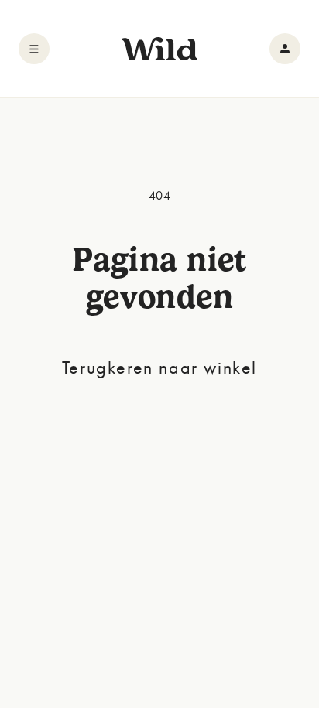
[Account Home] (284, 48)
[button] (34, 48)
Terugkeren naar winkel (159, 367)
